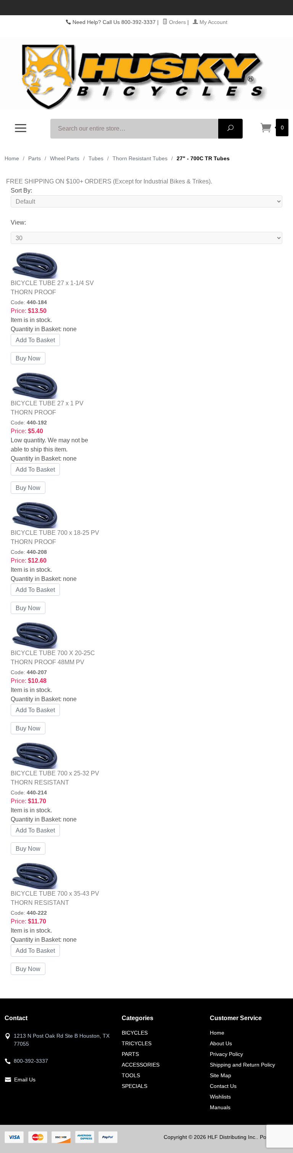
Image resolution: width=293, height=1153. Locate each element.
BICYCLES (135, 1033)
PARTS (130, 1054)
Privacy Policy (226, 1054)
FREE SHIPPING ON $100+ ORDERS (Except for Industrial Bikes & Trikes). (109, 181)
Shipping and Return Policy (242, 1065)
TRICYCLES (136, 1043)
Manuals (220, 1107)
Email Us (24, 1079)
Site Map (220, 1075)
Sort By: (21, 190)
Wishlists (220, 1097)
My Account (212, 22)
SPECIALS (134, 1086)
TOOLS (131, 1075)
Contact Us (223, 1086)
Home (12, 158)
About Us (221, 1043)
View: (18, 222)
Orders (176, 22)
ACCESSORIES (140, 1065)
